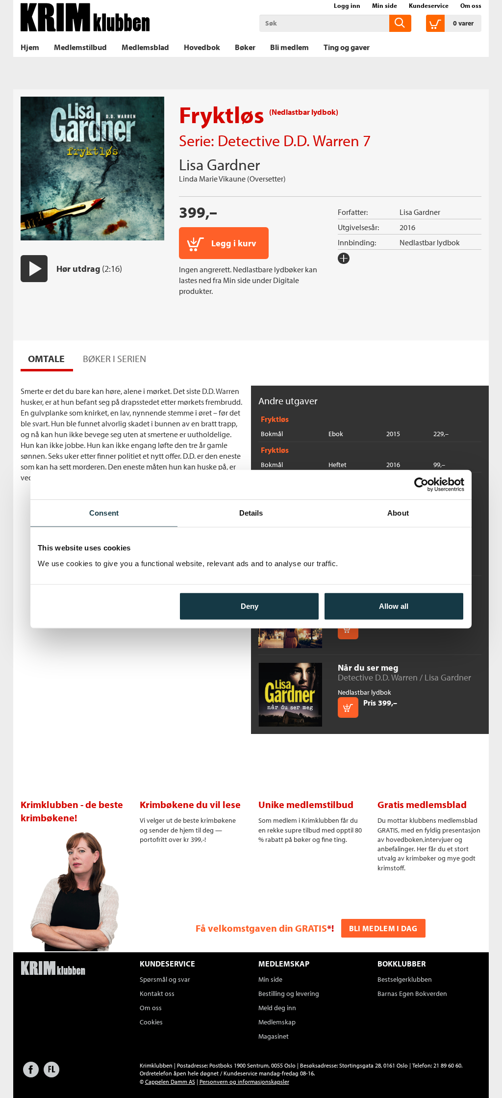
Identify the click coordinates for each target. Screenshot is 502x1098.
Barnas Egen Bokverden (412, 993)
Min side (384, 5)
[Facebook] (31, 1074)
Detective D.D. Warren (288, 140)
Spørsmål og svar (165, 979)
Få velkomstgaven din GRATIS (261, 928)
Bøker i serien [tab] (114, 358)
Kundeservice (429, 5)
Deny (249, 605)
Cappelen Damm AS (170, 1081)
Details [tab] (251, 513)
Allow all (393, 605)
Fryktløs (275, 419)
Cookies (151, 1022)
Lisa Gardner (219, 164)
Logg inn (347, 5)
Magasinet (273, 1036)
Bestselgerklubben (404, 979)
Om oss (470, 5)
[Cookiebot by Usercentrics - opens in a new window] (421, 484)
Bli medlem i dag (383, 928)
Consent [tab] (104, 513)
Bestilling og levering (288, 993)
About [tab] (398, 513)
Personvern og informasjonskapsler (244, 1081)
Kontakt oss (157, 993)
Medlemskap (277, 1022)
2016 (407, 227)
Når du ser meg (368, 667)
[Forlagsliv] (51, 1074)
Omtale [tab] (46, 358)
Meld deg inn (277, 1007)
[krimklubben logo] (53, 969)
